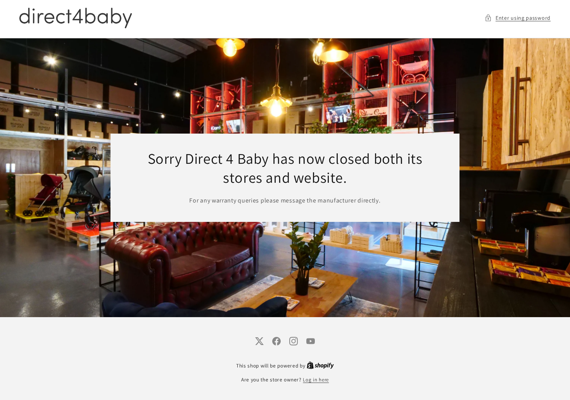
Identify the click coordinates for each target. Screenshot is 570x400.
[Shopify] (320, 365)
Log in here (316, 379)
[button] (518, 18)
